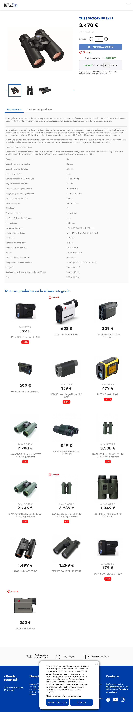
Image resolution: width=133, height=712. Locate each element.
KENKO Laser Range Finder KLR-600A (66, 396)
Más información (53, 696)
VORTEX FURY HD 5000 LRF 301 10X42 (108, 515)
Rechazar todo (57, 702)
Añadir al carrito (100, 46)
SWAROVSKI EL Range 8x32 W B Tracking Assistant (25, 455)
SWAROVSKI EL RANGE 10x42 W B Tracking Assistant (107, 455)
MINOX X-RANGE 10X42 (25, 571)
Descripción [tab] (14, 109)
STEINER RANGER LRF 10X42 (66, 571)
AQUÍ (48, 681)
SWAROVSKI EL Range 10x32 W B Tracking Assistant (25, 515)
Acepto (81, 702)
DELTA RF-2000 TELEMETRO (25, 391)
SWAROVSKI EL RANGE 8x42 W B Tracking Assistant (66, 515)
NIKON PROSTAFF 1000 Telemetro (108, 336)
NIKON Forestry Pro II (107, 394)
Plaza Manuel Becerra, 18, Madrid (14, 689)
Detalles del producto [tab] (39, 109)
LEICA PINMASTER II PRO (66, 334)
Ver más (109, 74)
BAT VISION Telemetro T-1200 (25, 337)
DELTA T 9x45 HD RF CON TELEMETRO (66, 453)
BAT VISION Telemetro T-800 (108, 573)
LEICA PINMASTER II (25, 628)
